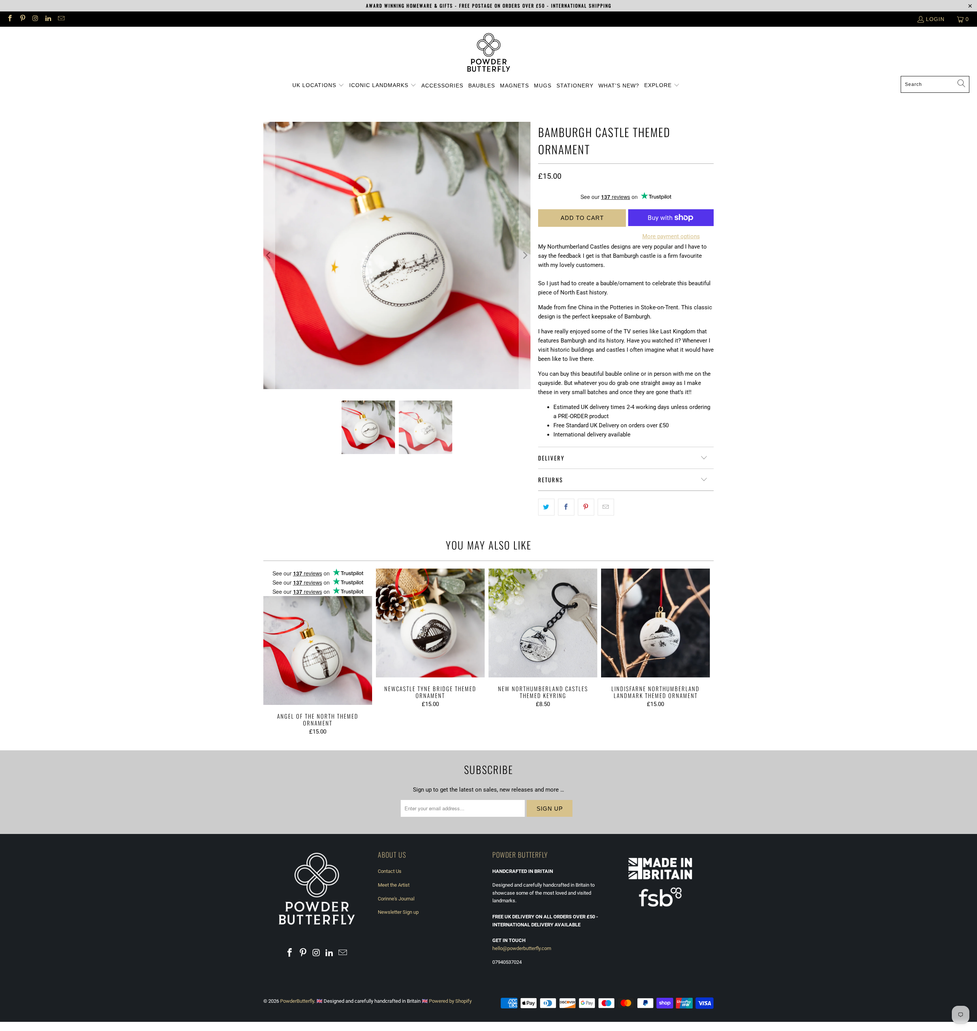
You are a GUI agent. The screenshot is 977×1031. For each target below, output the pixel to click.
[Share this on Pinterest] (586, 507)
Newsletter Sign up (398, 912)
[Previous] (269, 255)
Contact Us (389, 871)
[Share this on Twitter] (546, 507)
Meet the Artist (394, 885)
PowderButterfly (297, 1001)
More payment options (671, 236)
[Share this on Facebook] (566, 507)
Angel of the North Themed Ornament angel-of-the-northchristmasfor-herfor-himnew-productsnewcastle (317, 637)
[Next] (525, 255)
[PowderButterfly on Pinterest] (22, 19)
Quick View (318, 654)
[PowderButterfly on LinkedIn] (48, 19)
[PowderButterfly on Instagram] (35, 19)
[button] (318, 85)
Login (935, 19)
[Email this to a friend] (606, 507)
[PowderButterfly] (489, 53)
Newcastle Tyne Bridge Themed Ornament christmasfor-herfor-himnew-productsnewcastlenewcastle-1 (430, 623)
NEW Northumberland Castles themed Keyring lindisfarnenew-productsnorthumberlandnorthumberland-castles (542, 623)
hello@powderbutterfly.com (521, 948)
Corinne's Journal (396, 899)
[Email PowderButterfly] (60, 19)
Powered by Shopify (450, 1001)
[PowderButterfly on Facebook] (9, 19)
